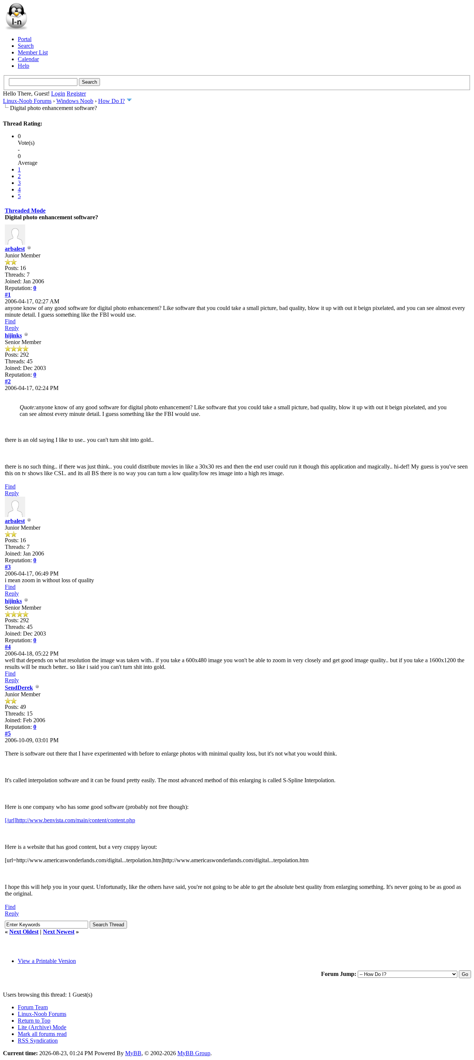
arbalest (15, 249)
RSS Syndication (38, 1040)
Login (58, 93)
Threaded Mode (25, 210)
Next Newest (58, 932)
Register (76, 93)
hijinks (13, 335)
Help (23, 66)
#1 (8, 294)
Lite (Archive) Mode (42, 1027)
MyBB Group (193, 1053)
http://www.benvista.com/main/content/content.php (75, 820)
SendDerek (19, 687)
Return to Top (34, 1020)
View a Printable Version (47, 961)
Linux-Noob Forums (27, 101)
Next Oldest (24, 932)
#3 (8, 567)
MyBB (133, 1053)
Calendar (28, 59)
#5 (8, 733)
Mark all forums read (42, 1034)
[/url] (10, 820)
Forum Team (33, 1007)
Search (26, 46)
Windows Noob (74, 101)
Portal (24, 39)
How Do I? (111, 101)
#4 (8, 647)
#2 (8, 381)
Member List (33, 52)
